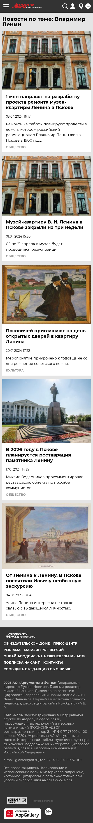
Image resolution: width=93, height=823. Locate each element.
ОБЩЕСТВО (16, 147)
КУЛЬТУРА (15, 370)
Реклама (12, 650)
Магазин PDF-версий (44, 650)
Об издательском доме (27, 643)
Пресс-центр (65, 643)
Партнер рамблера (42, 800)
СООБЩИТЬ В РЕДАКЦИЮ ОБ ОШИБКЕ (37, 669)
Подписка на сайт (22, 662)
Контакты (53, 662)
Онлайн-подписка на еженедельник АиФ (44, 656)
